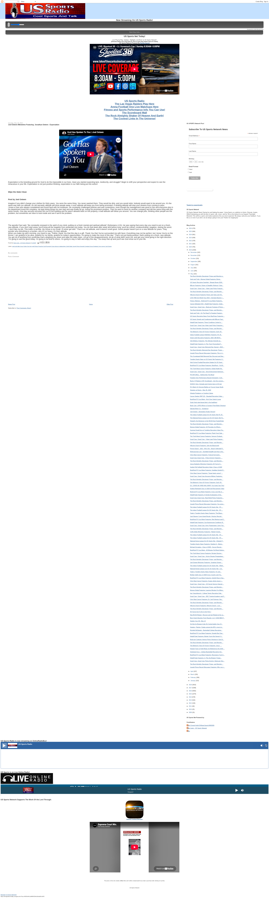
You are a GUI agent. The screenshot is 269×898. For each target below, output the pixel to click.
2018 (190, 684)
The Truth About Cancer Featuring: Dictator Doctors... (206, 553)
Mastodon (3, 894)
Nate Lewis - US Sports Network (197, 728)
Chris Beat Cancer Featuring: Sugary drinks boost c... (206, 581)
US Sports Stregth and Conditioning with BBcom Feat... (207, 319)
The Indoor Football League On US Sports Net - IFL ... (206, 507)
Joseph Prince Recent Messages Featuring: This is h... (207, 353)
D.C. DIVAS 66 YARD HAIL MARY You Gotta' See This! (207, 485)
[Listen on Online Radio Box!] (266, 745)
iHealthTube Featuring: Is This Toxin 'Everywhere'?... (206, 344)
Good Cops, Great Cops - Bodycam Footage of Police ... (207, 307)
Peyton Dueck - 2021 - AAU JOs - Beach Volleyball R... (207, 448)
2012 (190, 703)
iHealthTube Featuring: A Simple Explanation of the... (206, 495)
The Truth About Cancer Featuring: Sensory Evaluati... (206, 436)
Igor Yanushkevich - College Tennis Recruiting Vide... (206, 593)
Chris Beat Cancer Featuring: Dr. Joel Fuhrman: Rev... (206, 599)
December (194, 252)
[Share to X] (45, 242)
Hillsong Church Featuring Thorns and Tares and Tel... (206, 295)
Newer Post (11, 304)
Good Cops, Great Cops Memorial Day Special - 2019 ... (207, 347)
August (193, 264)
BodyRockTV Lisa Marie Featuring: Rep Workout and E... (207, 519)
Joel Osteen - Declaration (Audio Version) (202, 411)
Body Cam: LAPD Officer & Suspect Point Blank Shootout (208, 405)
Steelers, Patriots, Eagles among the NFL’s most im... (206, 627)
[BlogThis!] (43, 242)
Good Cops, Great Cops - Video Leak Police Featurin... (207, 288)
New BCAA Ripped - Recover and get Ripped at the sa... (207, 615)
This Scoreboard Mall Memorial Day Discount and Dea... (207, 356)
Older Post (170, 304)
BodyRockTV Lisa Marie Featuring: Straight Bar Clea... (207, 633)
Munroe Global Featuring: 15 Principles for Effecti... (205, 427)
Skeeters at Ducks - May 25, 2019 (200, 390)
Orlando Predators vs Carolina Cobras (201, 393)
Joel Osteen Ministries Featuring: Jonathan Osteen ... (206, 562)
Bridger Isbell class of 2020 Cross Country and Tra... (206, 575)
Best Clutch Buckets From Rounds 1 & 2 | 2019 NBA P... (207, 618)
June (192, 271)
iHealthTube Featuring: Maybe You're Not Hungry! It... (206, 636)
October (193, 258)
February (193, 677)
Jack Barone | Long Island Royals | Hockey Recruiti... (206, 516)
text (190, 172)
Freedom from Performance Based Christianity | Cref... (206, 378)
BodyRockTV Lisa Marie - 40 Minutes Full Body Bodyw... (207, 550)
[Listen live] (4, 745)
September (194, 261)
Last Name (192, 151)
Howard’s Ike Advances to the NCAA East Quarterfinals (207, 421)
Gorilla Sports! (145, 43)
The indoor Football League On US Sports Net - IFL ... (206, 510)
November (194, 255)
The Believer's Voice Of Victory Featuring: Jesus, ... (206, 645)
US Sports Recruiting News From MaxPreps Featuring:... (207, 316)
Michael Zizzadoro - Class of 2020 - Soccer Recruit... (206, 547)
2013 (190, 700)
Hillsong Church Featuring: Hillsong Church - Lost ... (206, 605)
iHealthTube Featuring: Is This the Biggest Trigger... (206, 658)
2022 (190, 240)
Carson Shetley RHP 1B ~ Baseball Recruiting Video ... (207, 396)
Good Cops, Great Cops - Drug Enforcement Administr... (207, 371)
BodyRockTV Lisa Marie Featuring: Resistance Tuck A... (207, 655)
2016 (190, 691)
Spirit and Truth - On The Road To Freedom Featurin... (206, 313)
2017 (190, 688)
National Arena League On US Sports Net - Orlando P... (207, 541)
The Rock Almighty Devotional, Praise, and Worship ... (206, 291)
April (192, 671)
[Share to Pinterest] (49, 242)
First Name (192, 143)
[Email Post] (38, 243)
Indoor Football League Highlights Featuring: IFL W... (206, 335)
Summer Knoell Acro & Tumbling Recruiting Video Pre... (207, 430)
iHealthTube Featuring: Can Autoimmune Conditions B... (207, 522)
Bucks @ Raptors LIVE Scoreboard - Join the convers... (207, 381)
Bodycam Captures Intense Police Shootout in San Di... (207, 639)
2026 (190, 228)
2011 (190, 706)
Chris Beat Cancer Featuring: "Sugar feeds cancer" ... (206, 473)
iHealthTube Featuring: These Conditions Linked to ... (206, 322)
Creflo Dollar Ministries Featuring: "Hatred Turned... (205, 532)
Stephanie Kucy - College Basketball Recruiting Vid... (206, 652)
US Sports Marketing (11, 894)
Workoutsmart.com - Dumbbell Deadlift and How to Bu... (207, 451)
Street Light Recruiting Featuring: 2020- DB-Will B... (206, 338)
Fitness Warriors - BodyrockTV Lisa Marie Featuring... (206, 301)
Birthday (191, 159)
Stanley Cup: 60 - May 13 (198, 621)
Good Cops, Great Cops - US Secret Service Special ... (207, 584)
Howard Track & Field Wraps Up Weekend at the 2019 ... (207, 649)
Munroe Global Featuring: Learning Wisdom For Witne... (207, 590)
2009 (190, 712)
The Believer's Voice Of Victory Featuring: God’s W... (206, 331)
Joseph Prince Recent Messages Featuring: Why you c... (207, 667)
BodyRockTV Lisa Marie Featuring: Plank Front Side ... (207, 433)
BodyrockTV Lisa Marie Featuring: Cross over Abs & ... (207, 492)
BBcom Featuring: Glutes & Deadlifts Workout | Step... (206, 285)
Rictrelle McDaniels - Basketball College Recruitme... (206, 630)
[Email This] (41, 242)
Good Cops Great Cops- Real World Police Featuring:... (207, 498)
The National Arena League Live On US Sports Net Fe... (207, 418)
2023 (190, 237)
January (193, 680)
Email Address (194, 136)
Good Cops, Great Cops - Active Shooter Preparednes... (207, 556)
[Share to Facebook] (47, 242)
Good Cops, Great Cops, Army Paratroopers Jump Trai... (207, 525)
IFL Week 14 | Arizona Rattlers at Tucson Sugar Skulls (206, 387)
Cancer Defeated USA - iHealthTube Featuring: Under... (207, 304)
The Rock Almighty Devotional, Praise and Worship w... (207, 276)
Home (91, 304)
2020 (190, 247)
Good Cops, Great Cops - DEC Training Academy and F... (207, 596)
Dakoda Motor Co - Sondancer (199, 408)
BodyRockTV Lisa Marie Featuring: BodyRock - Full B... (207, 365)
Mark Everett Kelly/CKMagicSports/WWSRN (200, 725)
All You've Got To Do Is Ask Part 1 (200, 612)
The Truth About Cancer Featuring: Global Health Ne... (206, 368)
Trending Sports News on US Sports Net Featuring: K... (207, 359)
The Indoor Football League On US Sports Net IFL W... (206, 415)
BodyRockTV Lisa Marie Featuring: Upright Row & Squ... (207, 578)
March (193, 674)
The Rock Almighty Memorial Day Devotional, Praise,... (207, 350)
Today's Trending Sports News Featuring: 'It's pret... (206, 572)
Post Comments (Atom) (24, 308)
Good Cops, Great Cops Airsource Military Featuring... (206, 476)
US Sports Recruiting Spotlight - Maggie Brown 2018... (206, 282)
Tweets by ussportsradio (194, 205)
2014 (190, 697)
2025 (190, 231)
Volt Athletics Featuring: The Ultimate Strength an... (206, 341)
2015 (190, 694)
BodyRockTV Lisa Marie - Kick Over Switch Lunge (205, 399)
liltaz (188, 731)
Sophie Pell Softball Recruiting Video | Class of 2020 (206, 467)
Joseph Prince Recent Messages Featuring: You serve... (207, 504)
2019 (190, 250)
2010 (190, 709)
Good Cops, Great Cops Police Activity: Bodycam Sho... (207, 661)
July (192, 267)
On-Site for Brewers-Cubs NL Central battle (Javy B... (206, 624)
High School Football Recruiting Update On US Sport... (206, 362)
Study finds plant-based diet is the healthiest (203, 402)
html (190, 169)
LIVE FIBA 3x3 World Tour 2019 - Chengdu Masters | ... (207, 298)
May (192, 274)
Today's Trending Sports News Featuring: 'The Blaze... (206, 513)
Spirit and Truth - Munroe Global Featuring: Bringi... (205, 279)
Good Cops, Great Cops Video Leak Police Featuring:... (207, 325)
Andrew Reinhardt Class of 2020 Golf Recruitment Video (207, 488)
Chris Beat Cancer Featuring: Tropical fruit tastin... (205, 455)
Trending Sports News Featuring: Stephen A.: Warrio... (206, 544)
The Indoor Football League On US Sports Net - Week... (207, 565)
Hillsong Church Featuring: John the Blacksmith (204, 445)
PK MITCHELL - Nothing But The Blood (202, 375)
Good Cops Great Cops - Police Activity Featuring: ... (206, 458)
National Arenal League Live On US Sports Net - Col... (206, 569)
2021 (190, 243)
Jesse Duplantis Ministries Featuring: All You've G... (206, 464)
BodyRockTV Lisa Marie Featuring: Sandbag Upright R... (207, 470)
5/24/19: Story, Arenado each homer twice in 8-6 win (206, 384)
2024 (190, 234)
